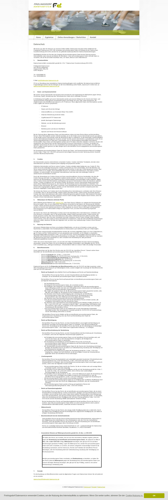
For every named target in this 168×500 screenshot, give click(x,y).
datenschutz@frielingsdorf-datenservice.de (46, 86)
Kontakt (93, 37)
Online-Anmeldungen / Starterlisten (72, 37)
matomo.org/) (59, 202)
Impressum (87, 487)
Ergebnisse (49, 37)
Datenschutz (101, 487)
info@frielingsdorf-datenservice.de (48, 80)
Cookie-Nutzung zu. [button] (134, 495)
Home (38, 37)
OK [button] (154, 496)
